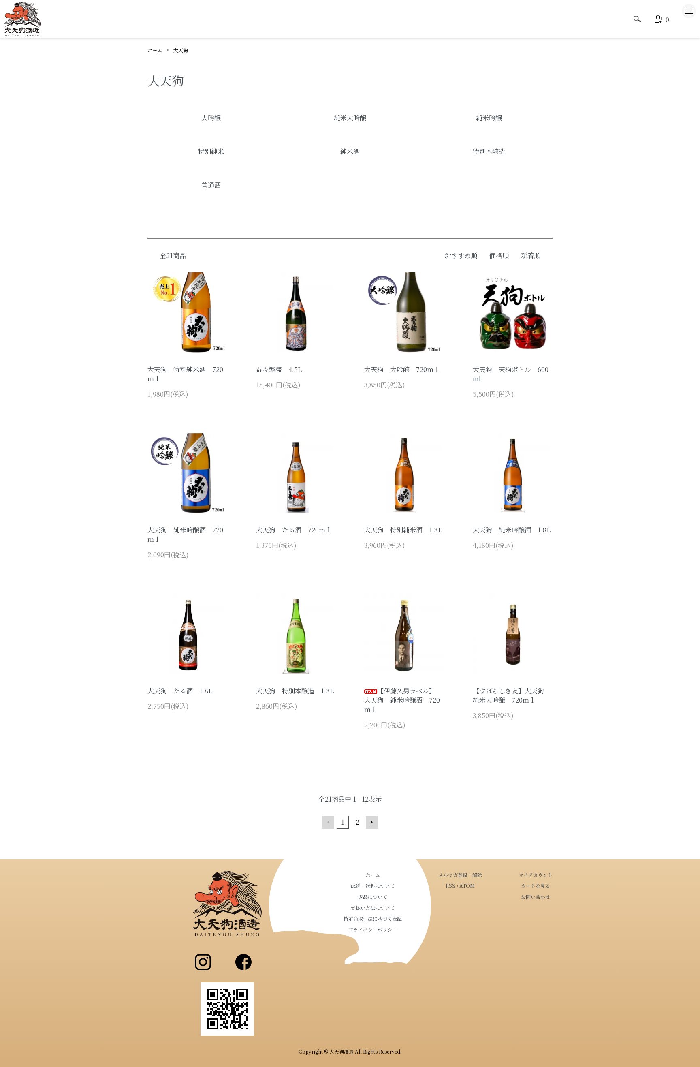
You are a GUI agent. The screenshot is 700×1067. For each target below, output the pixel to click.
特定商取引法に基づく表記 (373, 918)
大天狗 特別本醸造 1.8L (295, 690)
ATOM (467, 885)
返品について (372, 896)
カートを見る (535, 885)
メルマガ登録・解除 (460, 874)
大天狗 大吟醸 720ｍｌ (402, 369)
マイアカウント (536, 874)
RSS (450, 885)
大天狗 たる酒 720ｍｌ (294, 530)
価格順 (499, 255)
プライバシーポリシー (372, 929)
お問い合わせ (535, 896)
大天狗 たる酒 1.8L (179, 690)
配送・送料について (373, 885)
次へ (372, 822)
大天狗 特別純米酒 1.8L (403, 530)
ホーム (154, 50)
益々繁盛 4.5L (279, 369)
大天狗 (180, 50)
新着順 (530, 255)
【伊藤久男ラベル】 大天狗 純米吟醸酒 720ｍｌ (402, 700)
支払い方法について (373, 907)
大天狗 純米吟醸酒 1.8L (512, 530)
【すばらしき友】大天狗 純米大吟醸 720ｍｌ (512, 695)
